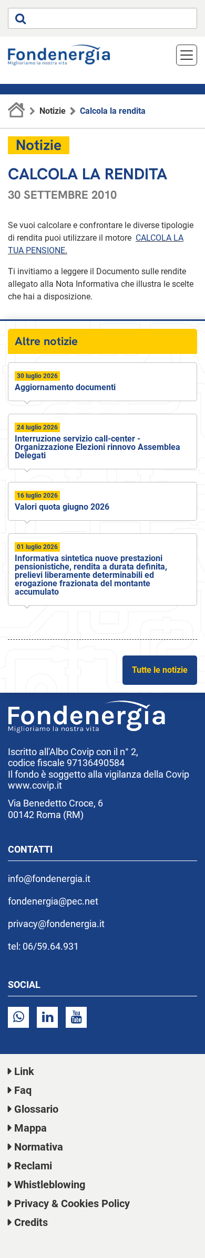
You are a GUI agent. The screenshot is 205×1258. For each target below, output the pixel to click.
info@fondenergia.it (49, 878)
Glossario (36, 1109)
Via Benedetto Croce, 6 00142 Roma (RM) (55, 809)
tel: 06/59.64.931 (43, 946)
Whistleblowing (49, 1184)
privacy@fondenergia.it (56, 923)
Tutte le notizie (160, 670)
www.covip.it (35, 785)
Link (24, 1071)
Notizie (52, 111)
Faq (23, 1090)
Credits (31, 1222)
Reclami (33, 1165)
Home (16, 111)
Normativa (38, 1147)
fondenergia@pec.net (53, 901)
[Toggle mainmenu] (186, 55)
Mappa (30, 1128)
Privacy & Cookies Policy (72, 1203)
